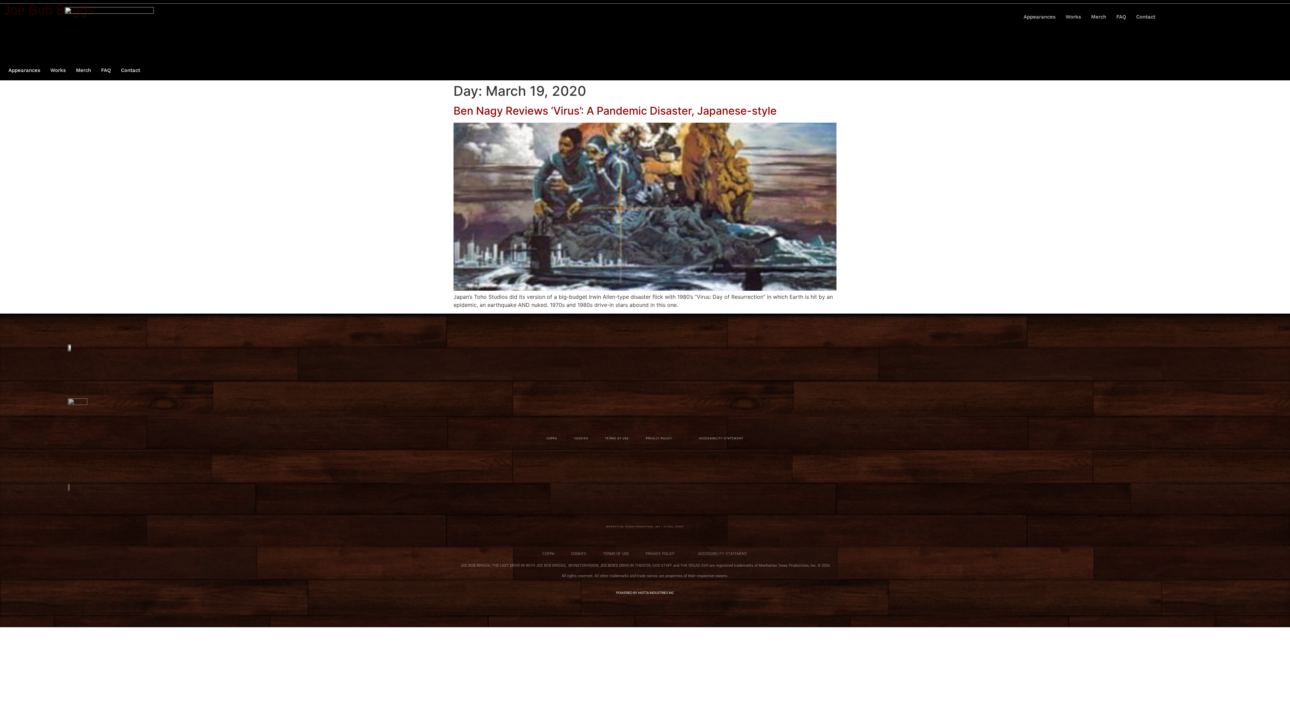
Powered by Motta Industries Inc (645, 593)
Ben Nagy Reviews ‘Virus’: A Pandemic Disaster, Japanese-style (615, 110)
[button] (1185, 17)
